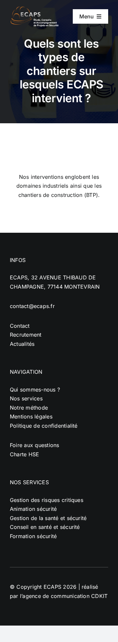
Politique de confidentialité (44, 425)
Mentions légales (31, 416)
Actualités (22, 344)
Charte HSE (24, 454)
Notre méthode (29, 407)
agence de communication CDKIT (65, 596)
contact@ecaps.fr (32, 306)
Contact (20, 325)
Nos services (26, 398)
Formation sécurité (33, 536)
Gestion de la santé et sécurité (48, 518)
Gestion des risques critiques (46, 500)
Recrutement (26, 334)
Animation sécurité (33, 509)
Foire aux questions (34, 445)
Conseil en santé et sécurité (45, 527)
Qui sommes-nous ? (35, 389)
